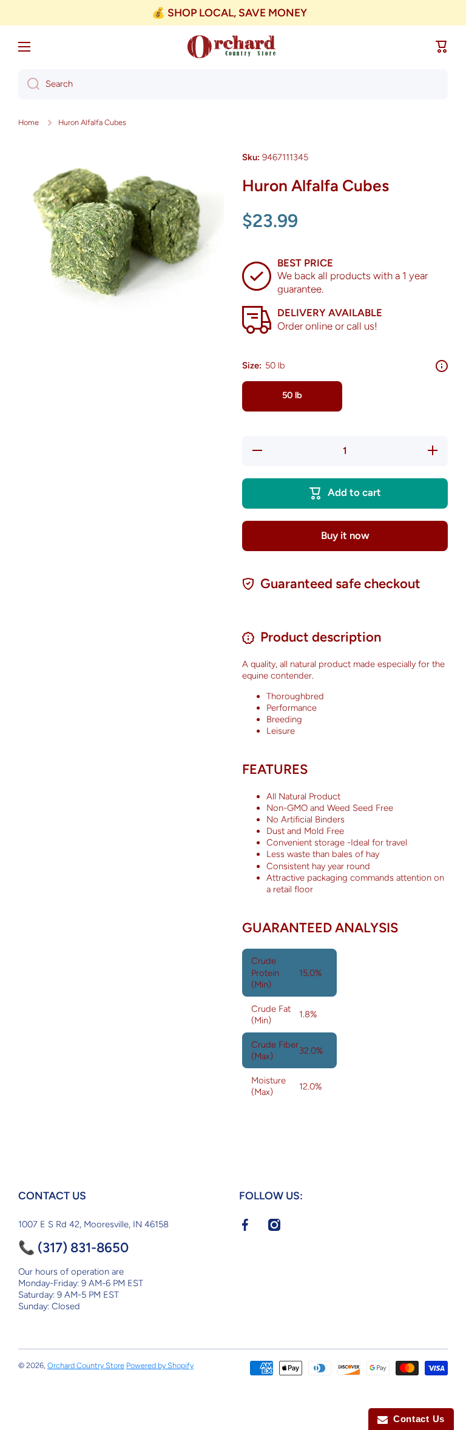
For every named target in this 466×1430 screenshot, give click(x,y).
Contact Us (416, 1419)
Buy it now (345, 535)
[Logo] (233, 46)
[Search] (28, 84)
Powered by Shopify (160, 1365)
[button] (442, 47)
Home (28, 122)
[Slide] (442, 366)
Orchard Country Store (85, 1365)
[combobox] (233, 84)
